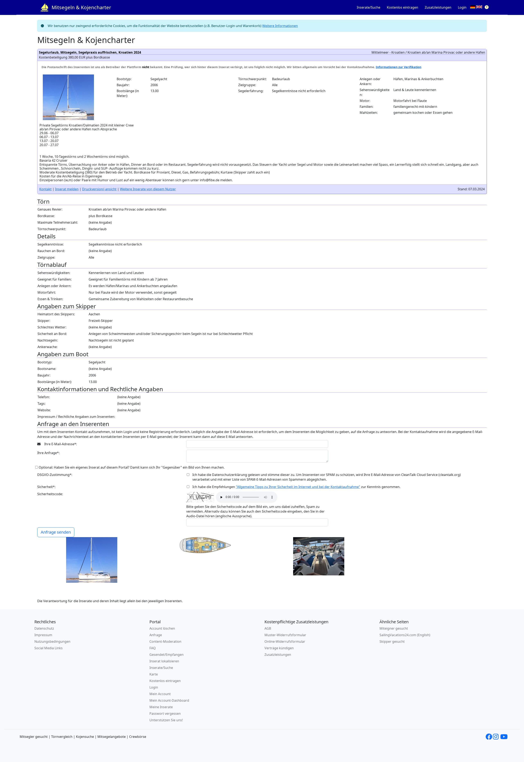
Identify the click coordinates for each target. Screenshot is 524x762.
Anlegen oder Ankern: (370, 81)
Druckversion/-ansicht (99, 189)
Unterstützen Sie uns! (166, 720)
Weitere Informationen (280, 26)
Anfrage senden (56, 532)
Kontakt (45, 189)
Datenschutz (44, 628)
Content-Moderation (165, 641)
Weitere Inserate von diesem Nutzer (148, 189)
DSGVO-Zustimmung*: (54, 474)
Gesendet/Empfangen (166, 654)
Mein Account (160, 694)
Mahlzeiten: (369, 112)
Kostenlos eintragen (402, 7)
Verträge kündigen (279, 648)
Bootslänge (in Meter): (128, 93)
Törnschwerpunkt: (252, 79)
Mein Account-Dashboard (169, 700)
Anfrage (155, 635)
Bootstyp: (124, 79)
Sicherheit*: (46, 487)
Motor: (365, 100)
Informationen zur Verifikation (398, 67)
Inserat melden (67, 189)
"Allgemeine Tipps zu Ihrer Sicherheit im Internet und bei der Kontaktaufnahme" (298, 487)
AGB (267, 628)
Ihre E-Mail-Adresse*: (60, 444)
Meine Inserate (161, 707)
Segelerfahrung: (250, 91)
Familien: (366, 106)
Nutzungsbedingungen (52, 641)
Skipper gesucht (392, 641)
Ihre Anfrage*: (48, 453)
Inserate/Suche (368, 7)
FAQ (152, 648)
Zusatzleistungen (438, 7)
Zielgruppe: (247, 85)
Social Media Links (48, 648)
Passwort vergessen (165, 713)
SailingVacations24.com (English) (404, 635)
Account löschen (162, 628)
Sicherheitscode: (50, 494)
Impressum (43, 635)
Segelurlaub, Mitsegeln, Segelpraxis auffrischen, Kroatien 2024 (90, 52)
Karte (153, 674)
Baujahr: (123, 85)
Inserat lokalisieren (164, 661)
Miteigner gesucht (393, 628)
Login (462, 7)
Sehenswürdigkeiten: (375, 92)
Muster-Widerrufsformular (285, 635)
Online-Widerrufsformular (284, 641)
